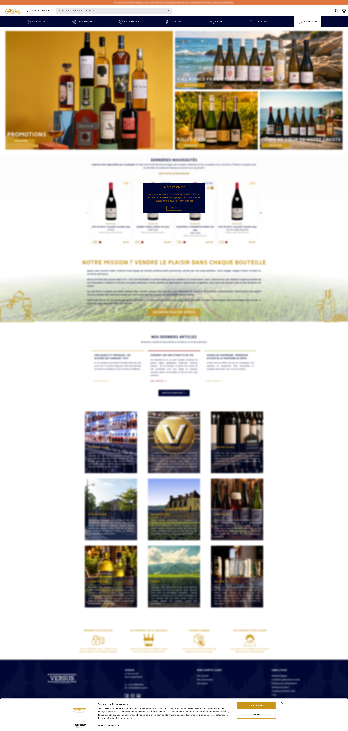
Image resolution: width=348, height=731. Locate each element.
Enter (174, 208)
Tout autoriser (256, 705)
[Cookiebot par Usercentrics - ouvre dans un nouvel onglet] (79, 726)
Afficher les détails (107, 725)
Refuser (256, 714)
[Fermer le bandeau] (282, 703)
